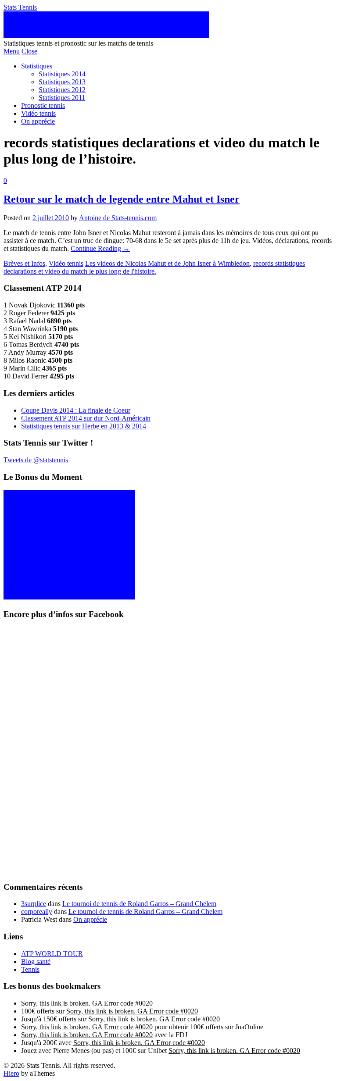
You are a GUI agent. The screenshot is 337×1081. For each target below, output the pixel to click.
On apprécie (38, 121)
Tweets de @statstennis (36, 460)
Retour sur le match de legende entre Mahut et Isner (122, 199)
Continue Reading (100, 248)
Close (29, 51)
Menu (12, 51)
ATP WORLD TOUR (52, 953)
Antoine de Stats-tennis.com (118, 217)
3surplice (33, 903)
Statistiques (36, 66)
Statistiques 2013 (62, 82)
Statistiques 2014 (62, 74)
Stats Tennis (20, 7)
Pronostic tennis (43, 105)
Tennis (30, 969)
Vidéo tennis (38, 113)
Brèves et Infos (24, 263)
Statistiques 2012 (62, 89)
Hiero (11, 1073)
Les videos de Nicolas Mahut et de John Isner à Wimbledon (167, 263)
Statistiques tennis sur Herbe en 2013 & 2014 (83, 426)
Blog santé (35, 961)
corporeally (36, 911)
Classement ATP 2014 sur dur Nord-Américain (86, 418)
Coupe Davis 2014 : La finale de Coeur (75, 410)
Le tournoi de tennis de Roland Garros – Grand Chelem (139, 903)
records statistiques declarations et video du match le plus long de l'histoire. (154, 267)
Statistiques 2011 (62, 97)
